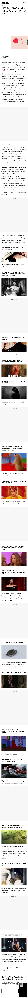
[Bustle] (5, 2)
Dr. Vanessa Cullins (11, 846)
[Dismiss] (25, 984)
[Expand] (20, 984)
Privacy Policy (8, 994)
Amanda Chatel (5, 56)
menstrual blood (6, 104)
